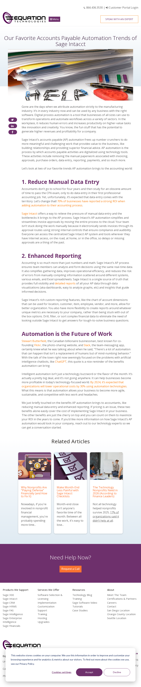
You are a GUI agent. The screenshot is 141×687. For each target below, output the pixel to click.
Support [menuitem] (42, 610)
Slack (87, 345)
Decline (117, 672)
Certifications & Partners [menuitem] (122, 598)
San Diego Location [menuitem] (118, 610)
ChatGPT (61, 361)
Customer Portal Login (123, 7)
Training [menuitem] (42, 614)
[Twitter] (12, 120)
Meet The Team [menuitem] (116, 595)
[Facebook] (12, 132)
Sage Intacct (29, 213)
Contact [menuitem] (111, 606)
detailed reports (65, 283)
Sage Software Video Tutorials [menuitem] (84, 604)
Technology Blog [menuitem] (82, 595)
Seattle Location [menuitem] (116, 618)
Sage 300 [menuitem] (8, 595)
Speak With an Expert (119, 19)
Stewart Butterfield (34, 341)
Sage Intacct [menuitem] (10, 598)
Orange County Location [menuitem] (121, 614)
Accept (89, 672)
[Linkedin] (12, 126)
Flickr (37, 345)
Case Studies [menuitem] (80, 610)
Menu (55, 19)
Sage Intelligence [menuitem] (13, 614)
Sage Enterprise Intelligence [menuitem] (12, 620)
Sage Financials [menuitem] (11, 625)
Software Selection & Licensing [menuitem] (50, 597)
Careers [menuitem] (112, 602)
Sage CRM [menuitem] (9, 602)
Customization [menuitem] (46, 606)
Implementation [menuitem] (47, 602)
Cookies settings (61, 672)
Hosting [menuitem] (42, 618)
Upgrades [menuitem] (44, 622)
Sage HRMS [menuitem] (10, 606)
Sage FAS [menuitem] (8, 610)
